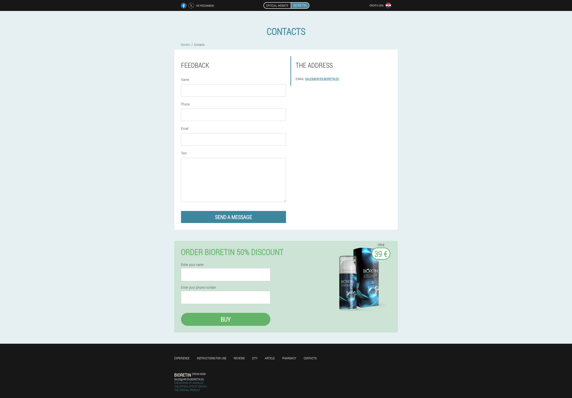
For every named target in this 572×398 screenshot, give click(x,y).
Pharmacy (289, 358)
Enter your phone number (198, 287)
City (254, 358)
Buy (226, 319)
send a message (233, 217)
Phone (185, 104)
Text (184, 153)
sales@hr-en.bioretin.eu (322, 79)
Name (185, 79)
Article (270, 358)
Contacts (310, 358)
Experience (181, 358)
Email (184, 128)
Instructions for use (211, 358)
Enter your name (192, 264)
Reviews (239, 358)
